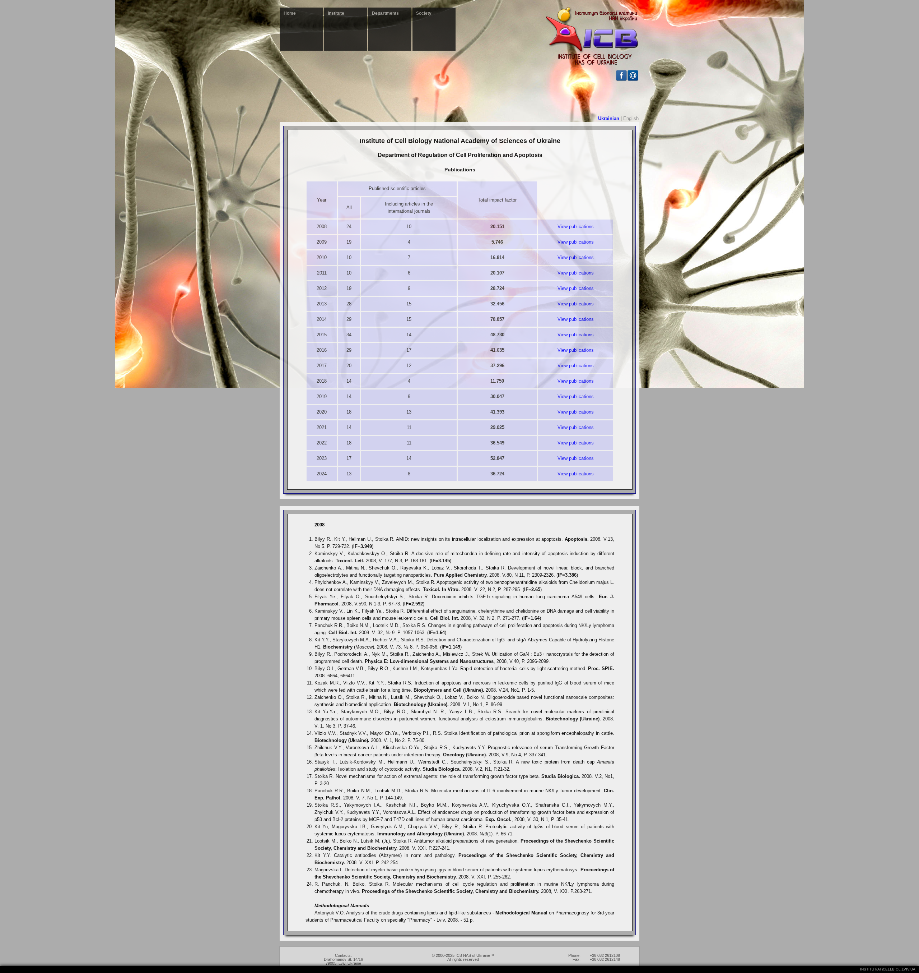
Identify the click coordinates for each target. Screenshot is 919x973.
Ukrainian (608, 118)
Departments (385, 13)
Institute (336, 13)
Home (290, 13)
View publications (576, 226)
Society (423, 13)
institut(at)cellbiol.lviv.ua (887, 969)
